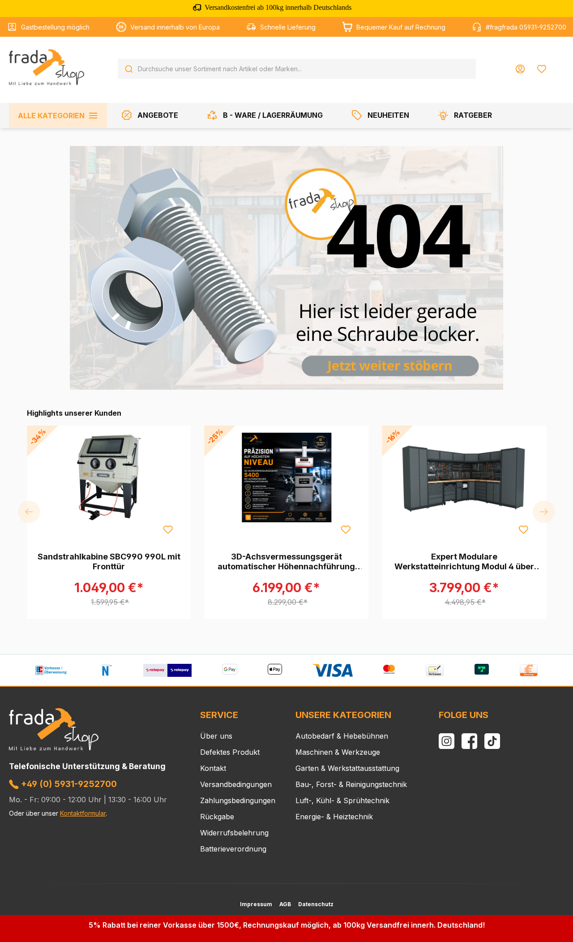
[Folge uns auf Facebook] (469, 741)
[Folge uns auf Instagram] (446, 741)
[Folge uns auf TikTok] (492, 741)
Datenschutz (316, 904)
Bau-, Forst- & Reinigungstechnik (351, 784)
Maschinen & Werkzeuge (337, 752)
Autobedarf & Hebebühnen (341, 735)
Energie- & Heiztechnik (334, 816)
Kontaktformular (83, 813)
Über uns (216, 735)
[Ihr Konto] (520, 69)
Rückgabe (217, 816)
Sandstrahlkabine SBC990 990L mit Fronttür (109, 561)
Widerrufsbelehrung (234, 832)
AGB (285, 904)
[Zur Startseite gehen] (46, 67)
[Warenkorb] (558, 65)
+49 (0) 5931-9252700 (68, 784)
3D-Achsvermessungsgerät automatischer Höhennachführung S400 (286, 562)
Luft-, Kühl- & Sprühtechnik (342, 800)
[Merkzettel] (541, 69)
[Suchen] (128, 69)
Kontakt (213, 768)
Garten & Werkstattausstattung (347, 768)
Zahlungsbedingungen (237, 800)
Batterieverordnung (233, 848)
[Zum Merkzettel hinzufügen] (168, 529)
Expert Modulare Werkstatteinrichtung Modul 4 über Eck (464, 562)
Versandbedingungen (236, 784)
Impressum (256, 904)
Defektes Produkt (230, 752)
